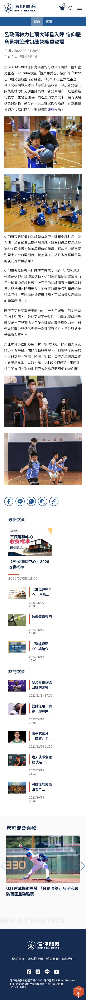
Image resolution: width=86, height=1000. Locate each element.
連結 (51, 109)
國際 (49, 21)
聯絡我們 (68, 959)
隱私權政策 (35, 959)
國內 (37, 21)
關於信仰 (18, 959)
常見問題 (52, 959)
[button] (83, 866)
